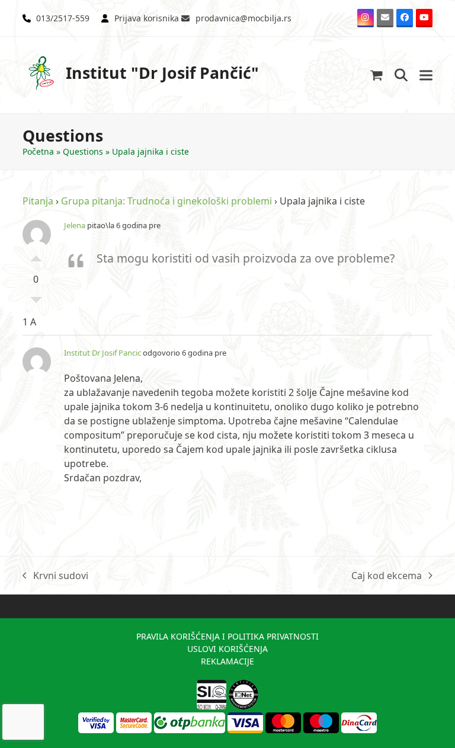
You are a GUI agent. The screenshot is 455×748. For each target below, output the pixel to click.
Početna (38, 151)
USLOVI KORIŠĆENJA (227, 648)
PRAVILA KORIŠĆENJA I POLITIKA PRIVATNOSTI (227, 636)
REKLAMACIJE (227, 661)
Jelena (74, 225)
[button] (376, 75)
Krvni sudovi (55, 576)
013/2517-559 (62, 18)
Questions (83, 151)
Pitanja (38, 200)
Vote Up (36, 255)
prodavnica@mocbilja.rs (243, 18)
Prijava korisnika (146, 18)
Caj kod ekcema (386, 576)
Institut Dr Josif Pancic (102, 352)
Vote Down (36, 303)
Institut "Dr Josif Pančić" (162, 73)
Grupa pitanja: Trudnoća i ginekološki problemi (166, 200)
